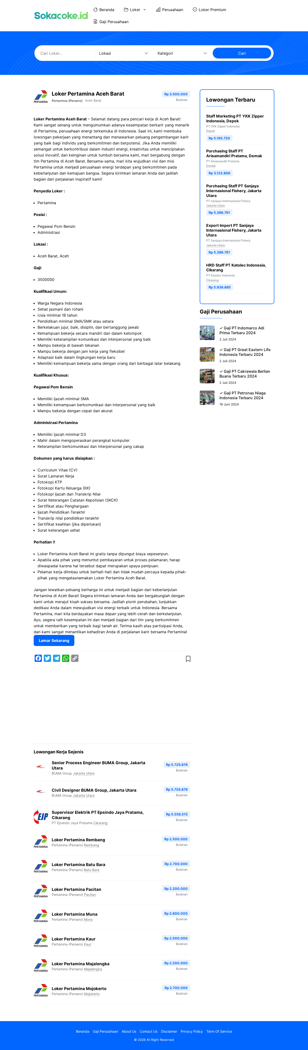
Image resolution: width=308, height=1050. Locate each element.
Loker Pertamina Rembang (78, 839)
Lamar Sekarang (54, 640)
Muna (88, 919)
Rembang (91, 845)
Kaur (87, 944)
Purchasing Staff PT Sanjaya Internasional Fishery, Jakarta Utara (233, 190)
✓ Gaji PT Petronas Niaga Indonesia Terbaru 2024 (242, 395)
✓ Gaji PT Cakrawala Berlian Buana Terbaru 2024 (244, 373)
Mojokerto (92, 994)
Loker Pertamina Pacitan (76, 889)
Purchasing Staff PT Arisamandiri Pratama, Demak (234, 153)
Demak (211, 166)
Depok (210, 131)
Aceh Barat (93, 100)
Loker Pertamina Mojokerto (79, 988)
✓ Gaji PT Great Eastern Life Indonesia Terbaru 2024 (244, 352)
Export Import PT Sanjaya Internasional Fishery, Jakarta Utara (233, 230)
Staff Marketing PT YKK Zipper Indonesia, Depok (235, 118)
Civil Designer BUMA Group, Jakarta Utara (94, 790)
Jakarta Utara (84, 773)
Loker (135, 9)
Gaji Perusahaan (113, 21)
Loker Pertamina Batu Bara (78, 864)
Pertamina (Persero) (67, 101)
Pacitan (90, 895)
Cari (242, 53)
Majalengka (93, 969)
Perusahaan (172, 9)
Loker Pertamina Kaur (74, 939)
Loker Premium (212, 9)
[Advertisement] (112, 703)
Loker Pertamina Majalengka (80, 963)
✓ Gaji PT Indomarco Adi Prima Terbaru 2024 (241, 330)
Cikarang (100, 823)
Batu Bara (91, 870)
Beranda (106, 9)
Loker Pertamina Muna (74, 914)
